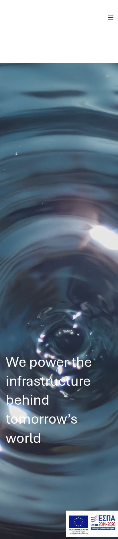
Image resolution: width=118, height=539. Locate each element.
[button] (110, 17)
